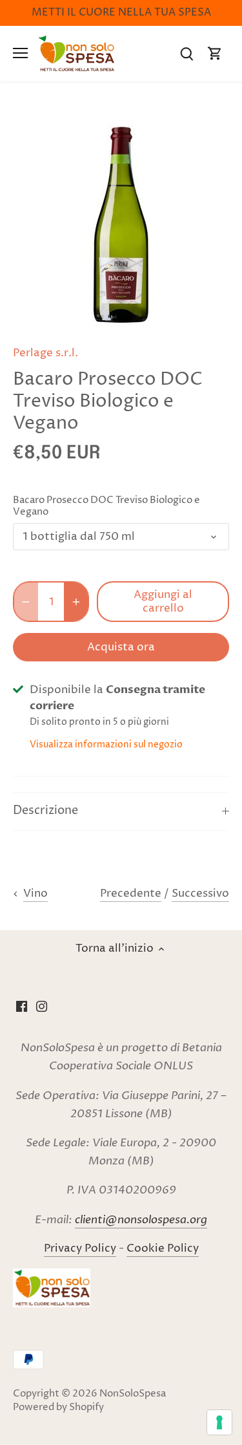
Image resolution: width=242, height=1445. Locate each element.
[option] (121, 225)
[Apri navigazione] (20, 53)
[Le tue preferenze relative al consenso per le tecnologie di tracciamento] (219, 1422)
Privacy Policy (80, 1248)
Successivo (200, 893)
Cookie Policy (162, 1248)
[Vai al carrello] (215, 53)
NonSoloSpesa (132, 1393)
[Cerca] (186, 53)
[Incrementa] (76, 601)
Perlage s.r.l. (45, 353)
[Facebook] (21, 1006)
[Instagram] (41, 1006)
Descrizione (45, 811)
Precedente (130, 893)
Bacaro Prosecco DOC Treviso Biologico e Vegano (106, 507)
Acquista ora (121, 647)
